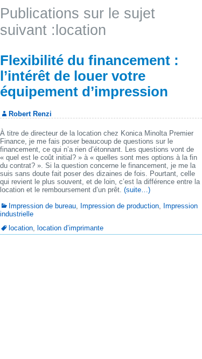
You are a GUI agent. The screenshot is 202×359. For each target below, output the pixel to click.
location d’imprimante (70, 228)
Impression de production (119, 206)
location (21, 228)
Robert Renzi (30, 114)
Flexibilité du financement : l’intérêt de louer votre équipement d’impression (89, 76)
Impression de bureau (42, 206)
